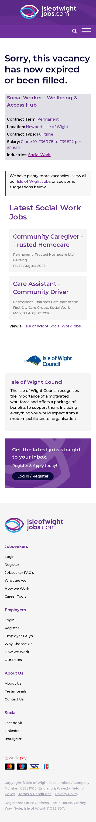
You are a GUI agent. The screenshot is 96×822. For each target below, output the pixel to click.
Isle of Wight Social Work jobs (52, 326)
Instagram (13, 739)
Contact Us (14, 699)
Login (9, 557)
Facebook (13, 723)
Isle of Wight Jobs (34, 181)
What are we (15, 580)
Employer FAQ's (19, 636)
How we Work (17, 588)
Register (12, 565)
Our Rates (13, 660)
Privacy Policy (66, 794)
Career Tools (15, 596)
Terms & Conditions (34, 794)
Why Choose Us (18, 644)
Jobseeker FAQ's (19, 573)
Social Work (39, 155)
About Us (13, 683)
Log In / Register (32, 476)
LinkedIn (12, 731)
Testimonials (16, 691)
